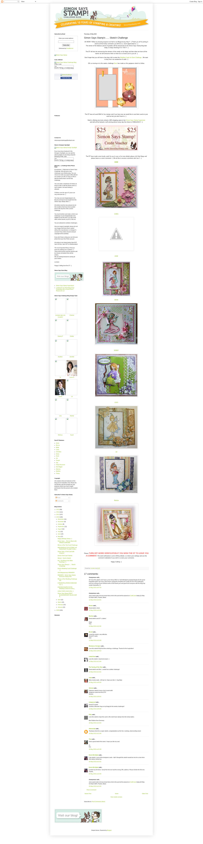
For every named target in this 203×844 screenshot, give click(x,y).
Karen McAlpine (93, 755)
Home (116, 793)
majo (90, 677)
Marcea (58, 469)
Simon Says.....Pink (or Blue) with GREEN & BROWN (67, 541)
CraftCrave (133, 595)
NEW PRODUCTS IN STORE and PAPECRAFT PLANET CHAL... (67, 548)
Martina (91, 616)
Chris (57, 449)
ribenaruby (92, 728)
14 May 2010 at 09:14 (95, 651)
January (60, 607)
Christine (58, 452)
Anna (57, 443)
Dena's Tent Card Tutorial (65, 555)
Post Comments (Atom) (98, 801)
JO (116, 452)
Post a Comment (91, 790)
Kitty (90, 714)
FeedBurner (70, 48)
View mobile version (116, 797)
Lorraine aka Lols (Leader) (60, 316)
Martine (116, 500)
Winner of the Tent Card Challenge (67, 545)
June (59, 534)
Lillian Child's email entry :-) (65, 591)
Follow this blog (66, 77)
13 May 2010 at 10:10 (95, 610)
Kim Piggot (59, 467)
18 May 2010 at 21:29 (95, 749)
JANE (116, 256)
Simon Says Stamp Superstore (135, 120)
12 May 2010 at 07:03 (95, 587)
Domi (115, 63)
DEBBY (116, 350)
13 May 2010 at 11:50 (95, 626)
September (61, 526)
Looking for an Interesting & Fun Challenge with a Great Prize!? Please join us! (65, 289)
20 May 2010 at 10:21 (95, 761)
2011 (58, 514)
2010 (58, 517)
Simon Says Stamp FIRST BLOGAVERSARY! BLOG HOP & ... (67, 595)
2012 (58, 512)
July (59, 531)
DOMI (116, 162)
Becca (58, 445)
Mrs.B (90, 632)
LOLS (116, 402)
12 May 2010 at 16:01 (95, 600)
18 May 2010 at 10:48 (95, 733)
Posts (58, 497)
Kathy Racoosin (60, 464)
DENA (116, 300)
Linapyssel (92, 702)
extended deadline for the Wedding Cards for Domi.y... (66, 587)
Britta (57, 447)
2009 (58, 610)
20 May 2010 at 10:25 (95, 774)
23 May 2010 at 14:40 (95, 786)
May (59, 536)
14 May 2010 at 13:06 (95, 661)
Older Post (145, 793)
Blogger (109, 830)
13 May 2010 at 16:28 (95, 640)
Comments (60, 501)
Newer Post (88, 793)
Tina (90, 739)
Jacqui (58, 460)
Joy (57, 462)
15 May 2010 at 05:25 (95, 682)
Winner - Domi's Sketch (64, 558)
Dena (57, 454)
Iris (57, 458)
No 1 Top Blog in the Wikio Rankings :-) (65, 561)
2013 (58, 509)
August (60, 529)
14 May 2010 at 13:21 (95, 672)
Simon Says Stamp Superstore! (65, 285)
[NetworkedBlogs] (66, 75)
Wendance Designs (94, 646)
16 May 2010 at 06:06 (95, 709)
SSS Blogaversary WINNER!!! (66, 572)
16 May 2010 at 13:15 (95, 723)
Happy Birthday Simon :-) (65, 538)
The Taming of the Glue (95, 667)
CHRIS (116, 214)
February (60, 604)
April (59, 599)
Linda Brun (92, 656)
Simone (91, 688)
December (61, 519)
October (60, 524)
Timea (58, 473)
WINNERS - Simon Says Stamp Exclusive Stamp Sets (67, 575)
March (60, 602)
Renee (91, 605)
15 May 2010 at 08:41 (95, 696)
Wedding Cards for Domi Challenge (131, 57)
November (61, 521)
